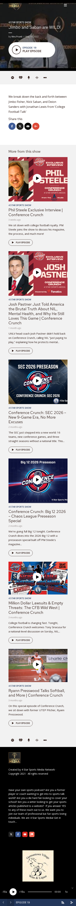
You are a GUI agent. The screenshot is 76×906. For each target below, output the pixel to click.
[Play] (13, 891)
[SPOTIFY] (12, 77)
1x (66, 891)
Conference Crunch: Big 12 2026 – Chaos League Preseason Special (37, 516)
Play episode (23, 242)
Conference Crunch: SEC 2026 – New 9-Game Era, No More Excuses (37, 417)
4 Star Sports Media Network (38, 769)
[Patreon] (31, 834)
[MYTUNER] (29, 77)
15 (4, 891)
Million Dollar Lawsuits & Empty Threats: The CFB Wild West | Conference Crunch (35, 608)
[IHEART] (20, 77)
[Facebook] (18, 834)
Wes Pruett (16, 36)
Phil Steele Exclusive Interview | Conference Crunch (35, 212)
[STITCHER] (45, 77)
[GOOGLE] (37, 77)
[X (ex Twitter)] (11, 834)
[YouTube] (25, 834)
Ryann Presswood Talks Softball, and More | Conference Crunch (36, 693)
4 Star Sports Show (19, 22)
